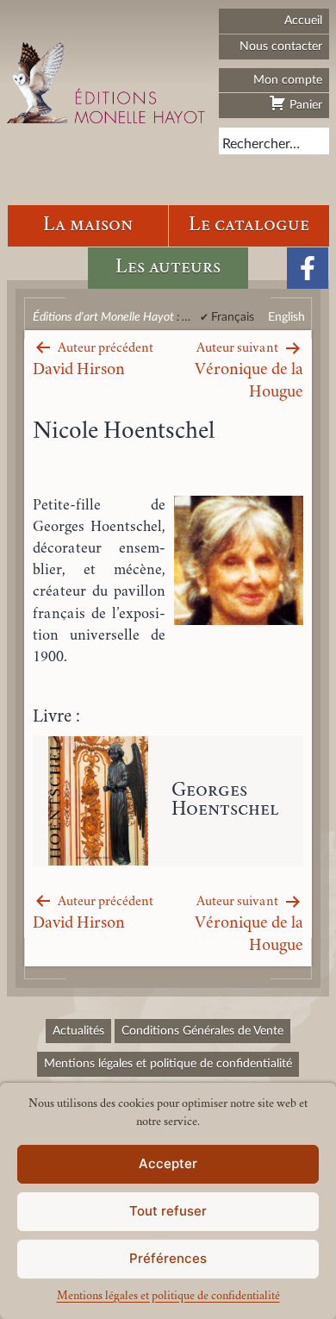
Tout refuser (168, 1211)
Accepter (168, 1163)
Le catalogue (249, 225)
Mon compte (287, 79)
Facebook (307, 268)
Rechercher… (261, 144)
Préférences (168, 1258)
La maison (88, 225)
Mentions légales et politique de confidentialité (168, 1297)
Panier (304, 104)
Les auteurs (168, 267)
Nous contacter (281, 46)
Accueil (303, 20)
